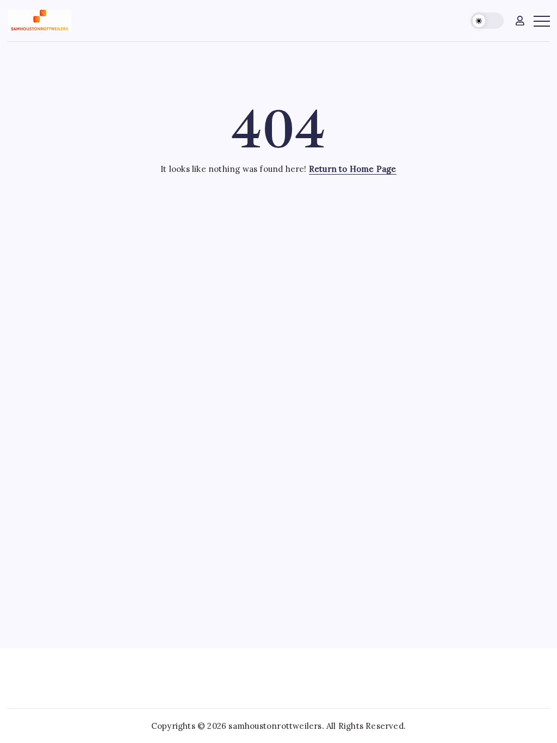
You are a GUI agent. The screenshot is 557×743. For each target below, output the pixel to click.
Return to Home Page (353, 169)
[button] (487, 21)
